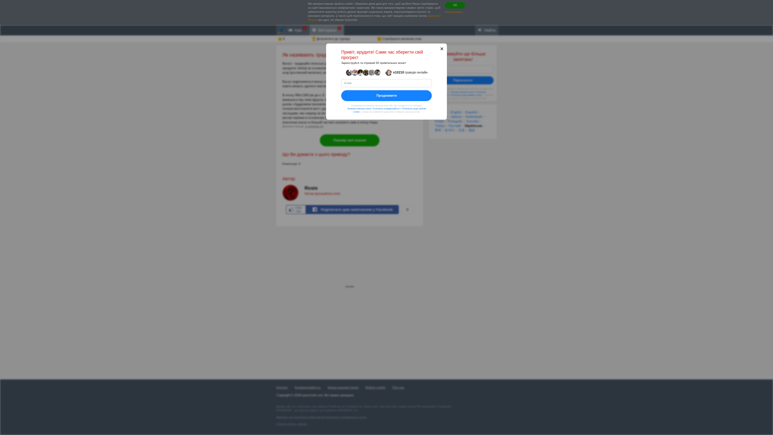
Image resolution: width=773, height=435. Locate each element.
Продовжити (386, 95)
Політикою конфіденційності (386, 108)
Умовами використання (359, 108)
